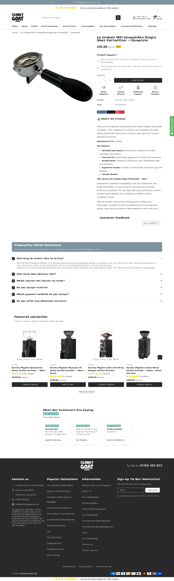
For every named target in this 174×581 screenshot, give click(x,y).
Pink (16, 387)
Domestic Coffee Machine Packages (59, 499)
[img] (88, 414)
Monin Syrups (53, 555)
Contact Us (87, 544)
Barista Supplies (90, 503)
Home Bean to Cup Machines (61, 514)
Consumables (87, 26)
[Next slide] (122, 2)
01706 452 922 (106, 62)
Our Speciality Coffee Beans (60, 485)
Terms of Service (90, 550)
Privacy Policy (153, 496)
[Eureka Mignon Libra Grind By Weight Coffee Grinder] (106, 345)
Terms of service (104, 566)
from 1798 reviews (51, 417)
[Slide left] (14, 357)
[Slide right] (160, 357)
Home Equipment (49, 26)
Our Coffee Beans (90, 497)
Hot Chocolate (54, 537)
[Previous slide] (51, 2)
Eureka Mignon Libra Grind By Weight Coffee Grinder (106, 369)
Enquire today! (172, 125)
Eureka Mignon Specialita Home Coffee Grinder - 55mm (28, 369)
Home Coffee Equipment (94, 509)
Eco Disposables (108, 26)
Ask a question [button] (151, 223)
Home (14, 32)
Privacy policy (85, 566)
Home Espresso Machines (59, 508)
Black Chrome (27, 379)
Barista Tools (69, 26)
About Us (86, 491)
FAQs (84, 532)
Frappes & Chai (54, 543)
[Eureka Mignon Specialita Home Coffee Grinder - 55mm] (30, 345)
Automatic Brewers (56, 525)
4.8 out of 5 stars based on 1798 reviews (99, 8)
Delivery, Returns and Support (96, 485)
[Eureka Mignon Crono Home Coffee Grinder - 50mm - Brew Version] (144, 345)
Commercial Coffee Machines (61, 519)
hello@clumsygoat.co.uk (27, 504)
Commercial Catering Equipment (97, 527)
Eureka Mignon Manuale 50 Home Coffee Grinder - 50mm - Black (68, 370)
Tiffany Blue (26, 387)
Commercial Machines (131, 26)
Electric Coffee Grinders (58, 491)
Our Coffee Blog (89, 538)
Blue (15, 379)
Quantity (101, 75)
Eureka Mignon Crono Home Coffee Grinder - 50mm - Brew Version (144, 370)
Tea (48, 531)
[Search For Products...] (118, 17)
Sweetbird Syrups (55, 549)
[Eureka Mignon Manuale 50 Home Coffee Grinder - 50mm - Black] (68, 345)
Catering (152, 26)
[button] (157, 17)
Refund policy (69, 566)
